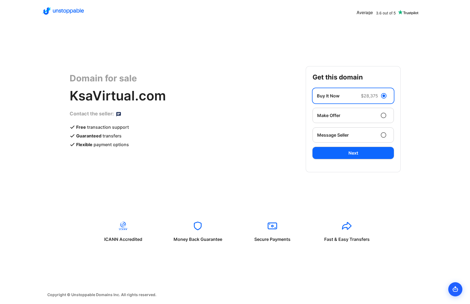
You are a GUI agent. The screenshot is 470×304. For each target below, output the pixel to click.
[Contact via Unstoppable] (118, 113)
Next (353, 153)
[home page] (63, 10)
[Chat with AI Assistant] (455, 289)
